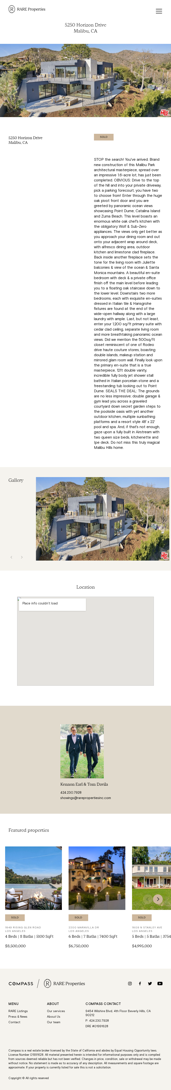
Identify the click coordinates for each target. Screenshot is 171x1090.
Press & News (17, 1017)
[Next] (158, 899)
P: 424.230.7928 (97, 1021)
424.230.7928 (70, 793)
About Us (53, 1017)
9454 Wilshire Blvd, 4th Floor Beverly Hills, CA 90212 (118, 1013)
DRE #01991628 (97, 1026)
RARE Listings (18, 1011)
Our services (56, 1011)
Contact (14, 1022)
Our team (53, 1022)
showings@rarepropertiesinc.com (85, 798)
